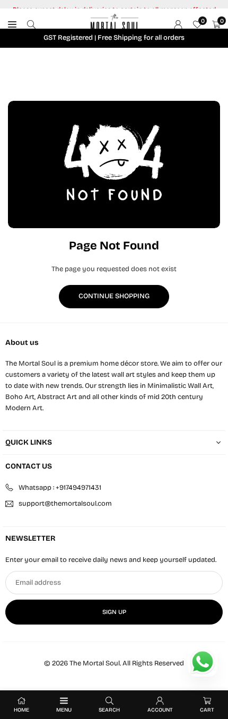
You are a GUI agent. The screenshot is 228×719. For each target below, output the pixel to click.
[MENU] (12, 25)
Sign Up (114, 612)
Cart (207, 710)
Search (109, 710)
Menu (64, 710)
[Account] (178, 25)
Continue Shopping (114, 296)
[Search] (31, 25)
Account (160, 710)
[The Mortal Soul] (114, 24)
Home (21, 710)
